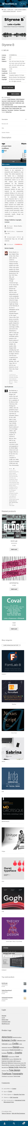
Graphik (14, 473)
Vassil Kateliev (10, 1076)
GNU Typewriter (14, 1097)
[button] (24, 18)
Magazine (18, 1061)
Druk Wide (16, 377)
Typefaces (16, 110)
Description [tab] (5, 119)
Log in (3, 1017)
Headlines (11, 1059)
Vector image (17, 1076)
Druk (10, 375)
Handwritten (5, 1059)
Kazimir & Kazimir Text (14, 484)
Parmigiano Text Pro (13, 487)
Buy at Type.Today (8, 87)
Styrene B (16, 380)
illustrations (16, 1059)
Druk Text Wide (14, 476)
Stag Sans (14, 482)
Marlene (11, 474)
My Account (4, 1123)
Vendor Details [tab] (5, 132)
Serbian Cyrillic (14, 1067)
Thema (16, 479)
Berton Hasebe (13, 106)
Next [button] (25, 151)
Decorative (10, 1047)
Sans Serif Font (5, 1067)
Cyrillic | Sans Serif (11, 101)
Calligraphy (5, 1044)
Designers (22, 1047)
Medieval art (11, 1063)
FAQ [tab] (3, 128)
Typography (22, 110)
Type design (10, 110)
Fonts (10, 108)
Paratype (23, 1065)
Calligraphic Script (21, 1040)
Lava (10, 496)
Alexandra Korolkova (17, 1037)
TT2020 (10, 1091)
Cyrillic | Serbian (18, 9)
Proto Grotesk (12, 481)
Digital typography (5, 1050)
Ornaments (12, 1065)
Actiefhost (10, 1120)
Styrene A (11, 380)
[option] (14, 152)
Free (13, 1053)
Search (14, 1123)
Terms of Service (6, 1113)
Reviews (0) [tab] (5, 123)
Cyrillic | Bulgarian (11, 99)
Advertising (7, 106)
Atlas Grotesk (16, 499)
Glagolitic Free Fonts (19, 1094)
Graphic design (15, 108)
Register (4, 1015)
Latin (14, 1061)
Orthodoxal (17, 1065)
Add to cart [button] (14, 549)
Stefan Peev (9, 112)
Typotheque (4, 1076)
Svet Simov (4, 1070)
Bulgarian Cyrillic (22, 106)
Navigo (10, 485)
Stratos (14, 485)
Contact (14, 1088)
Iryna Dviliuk (10, 1061)
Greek (17, 1056)
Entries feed (5, 1019)
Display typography (15, 1050)
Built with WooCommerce (18, 1113)
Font (22, 1050)
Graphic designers (11, 1056)
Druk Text (13, 375)
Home (4, 9)
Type (7, 1070)
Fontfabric (4, 1053)
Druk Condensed (12, 379)
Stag (18, 482)
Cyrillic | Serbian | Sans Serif (9, 11)
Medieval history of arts (19, 1063)
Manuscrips (4, 1063)
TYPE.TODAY (11, 505)
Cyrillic (3, 108)
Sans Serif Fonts (9, 104)
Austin (10, 473)
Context (10, 1044)
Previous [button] (3, 151)
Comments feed (6, 1021)
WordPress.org (6, 1023)
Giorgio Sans (14, 494)
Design (7, 108)
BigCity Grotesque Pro (14, 471)
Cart (22, 1122)
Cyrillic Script (10, 9)
